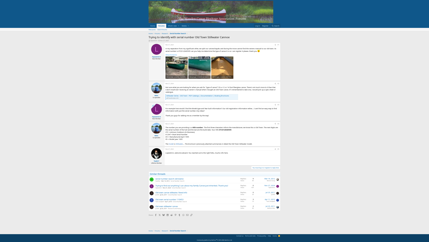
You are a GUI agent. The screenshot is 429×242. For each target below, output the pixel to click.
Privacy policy (261, 236)
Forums (161, 26)
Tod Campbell (159, 202)
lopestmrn (153, 41)
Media (184, 26)
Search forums (162, 30)
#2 (278, 83)
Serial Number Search (177, 181)
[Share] (275, 45)
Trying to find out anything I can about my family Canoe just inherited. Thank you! (191, 185)
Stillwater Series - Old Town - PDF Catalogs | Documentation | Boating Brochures (197, 96)
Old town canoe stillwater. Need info (171, 192)
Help (269, 236)
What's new (172, 26)
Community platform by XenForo (214, 240)
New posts (152, 30)
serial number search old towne (169, 178)
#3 (278, 105)
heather (157, 181)
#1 (278, 45)
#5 (278, 149)
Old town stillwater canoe (166, 206)
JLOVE (157, 195)
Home (152, 26)
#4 (278, 124)
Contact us (239, 236)
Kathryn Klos (271, 208)
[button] (178, 26)
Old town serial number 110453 (169, 199)
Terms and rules (250, 236)
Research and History (174, 209)
